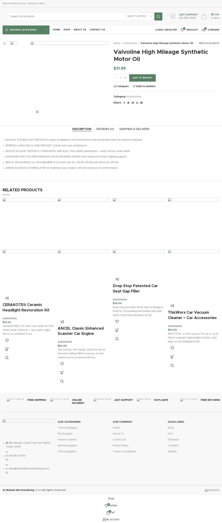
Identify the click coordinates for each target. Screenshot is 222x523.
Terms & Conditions (124, 451)
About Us (118, 434)
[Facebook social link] (124, 103)
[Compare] (7, 298)
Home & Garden (67, 439)
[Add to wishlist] (7, 340)
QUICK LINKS (176, 422)
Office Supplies (67, 451)
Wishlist (172, 451)
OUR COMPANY (122, 422)
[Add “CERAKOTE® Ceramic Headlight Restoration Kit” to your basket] (7, 349)
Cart (170, 434)
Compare (173, 445)
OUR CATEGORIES (69, 422)
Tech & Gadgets (67, 428)
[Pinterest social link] (133, 103)
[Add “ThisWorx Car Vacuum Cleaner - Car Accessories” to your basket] (172, 356)
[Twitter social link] (128, 103)
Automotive (131, 43)
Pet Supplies (65, 434)
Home (117, 43)
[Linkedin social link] (137, 103)
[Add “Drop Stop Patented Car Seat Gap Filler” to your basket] (117, 330)
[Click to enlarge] (37, 111)
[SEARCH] (158, 16)
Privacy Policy (120, 445)
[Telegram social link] (141, 103)
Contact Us (119, 439)
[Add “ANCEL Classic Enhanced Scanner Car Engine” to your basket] (62, 372)
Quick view (7, 357)
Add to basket (142, 78)
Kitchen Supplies (67, 445)
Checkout (173, 439)
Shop (171, 428)
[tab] (81, 129)
